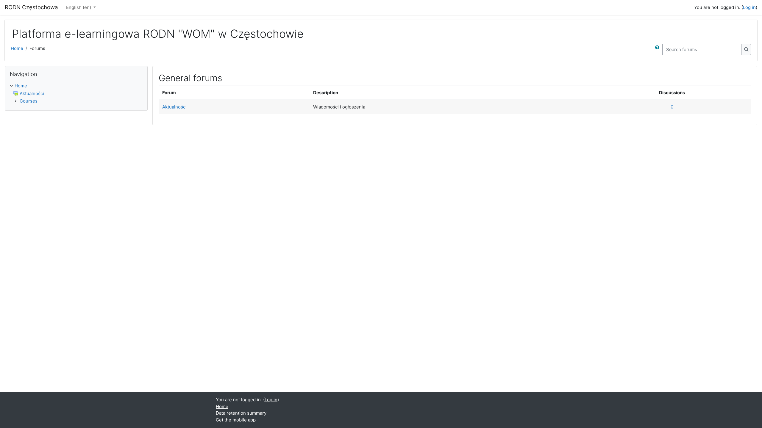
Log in (749, 7)
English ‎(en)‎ (79, 7)
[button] (658, 49)
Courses (29, 101)
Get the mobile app (236, 420)
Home (17, 48)
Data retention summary (241, 413)
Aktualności (174, 107)
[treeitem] (76, 94)
